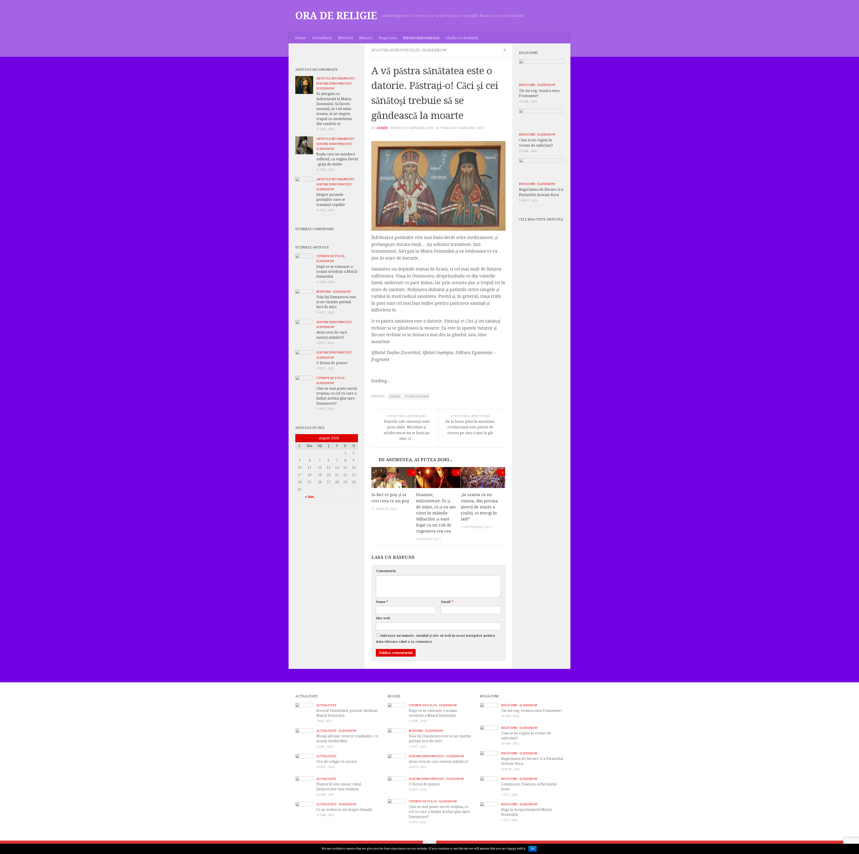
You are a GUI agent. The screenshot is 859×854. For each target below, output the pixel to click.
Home (300, 38)
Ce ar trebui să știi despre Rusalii (344, 809)
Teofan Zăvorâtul (416, 396)
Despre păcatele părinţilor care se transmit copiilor (330, 199)
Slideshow (435, 50)
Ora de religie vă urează (336, 761)
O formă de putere (332, 363)
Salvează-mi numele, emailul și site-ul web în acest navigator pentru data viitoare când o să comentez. (435, 638)
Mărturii (345, 38)
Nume (382, 602)
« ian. (310, 497)
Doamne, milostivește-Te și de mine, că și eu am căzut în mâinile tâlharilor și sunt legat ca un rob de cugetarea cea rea (436, 513)
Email (447, 602)
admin (382, 128)
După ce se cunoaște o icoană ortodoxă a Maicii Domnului (336, 271)
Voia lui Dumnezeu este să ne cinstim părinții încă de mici (336, 302)
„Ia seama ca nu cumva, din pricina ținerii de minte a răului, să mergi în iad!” (479, 507)
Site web (383, 618)
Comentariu (386, 571)
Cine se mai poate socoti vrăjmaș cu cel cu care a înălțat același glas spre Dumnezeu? (439, 812)
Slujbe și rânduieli (462, 38)
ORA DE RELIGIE (336, 16)
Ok (532, 848)
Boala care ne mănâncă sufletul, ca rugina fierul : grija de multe (337, 159)
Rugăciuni (388, 38)
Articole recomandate (335, 78)
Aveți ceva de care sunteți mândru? (438, 761)
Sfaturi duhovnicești (421, 38)
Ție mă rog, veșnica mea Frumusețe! (531, 710)
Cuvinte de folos (330, 256)
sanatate (394, 396)
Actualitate (322, 38)
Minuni (365, 38)
